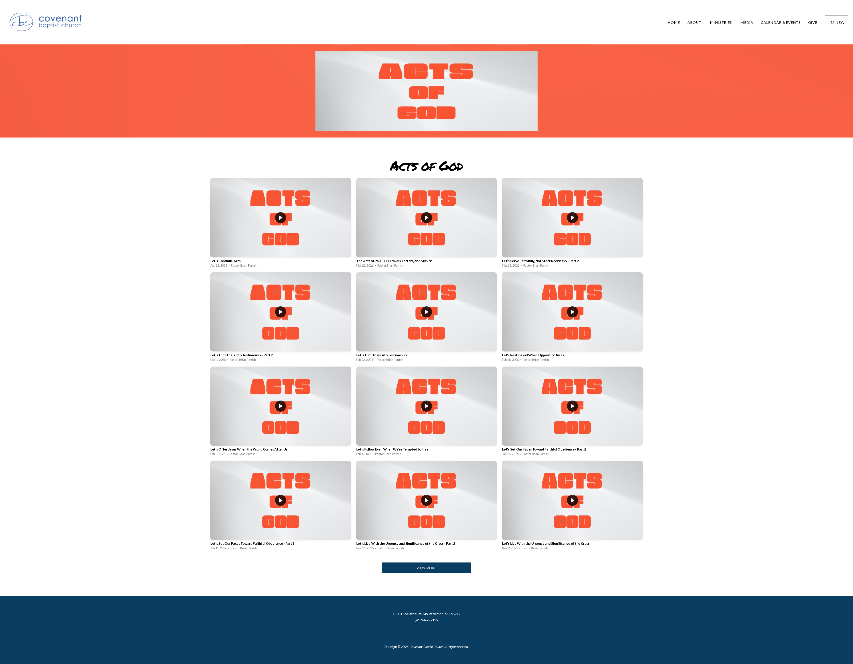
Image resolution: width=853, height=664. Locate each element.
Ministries (721, 22)
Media (746, 22)
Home (674, 22)
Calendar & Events (781, 22)
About (695, 22)
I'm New (836, 22)
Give (812, 22)
